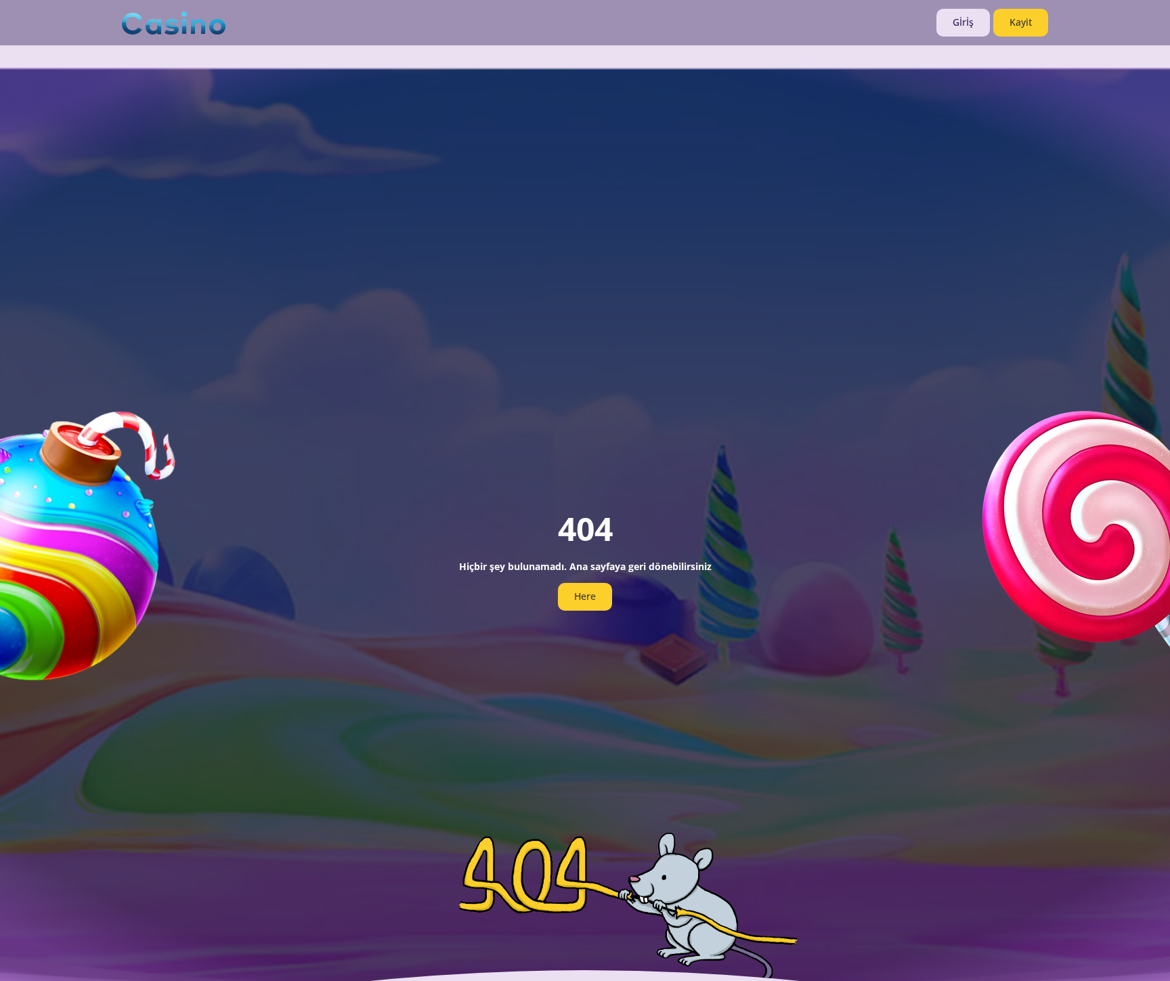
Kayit (1021, 22)
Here (585, 596)
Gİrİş (963, 22)
